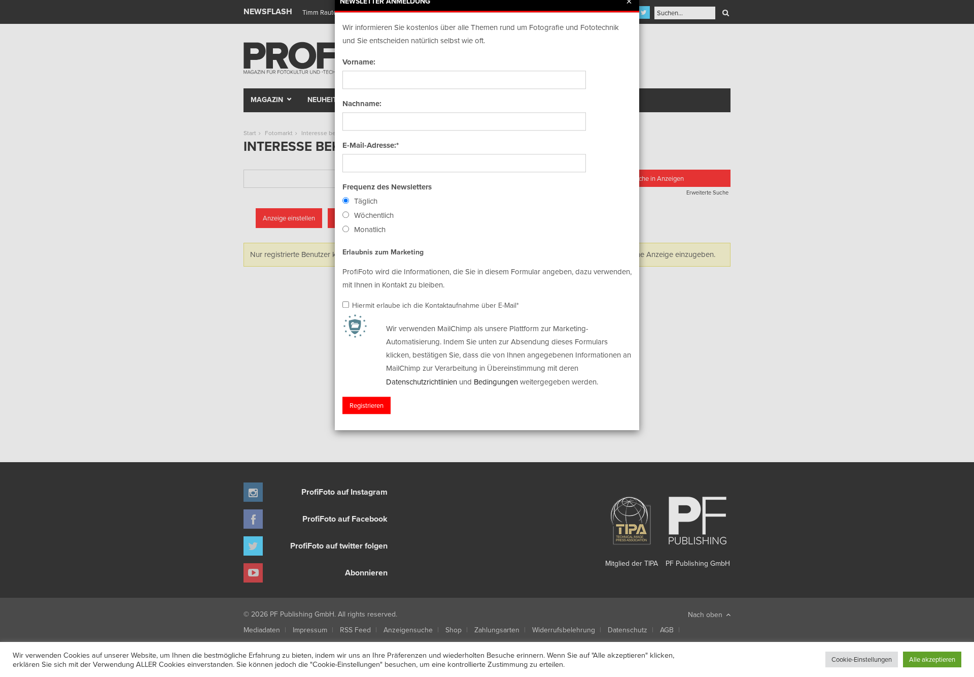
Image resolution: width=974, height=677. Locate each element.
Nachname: (361, 103)
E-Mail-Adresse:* (370, 145)
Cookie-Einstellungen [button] (861, 659)
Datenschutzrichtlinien (421, 381)
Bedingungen (496, 381)
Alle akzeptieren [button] (932, 659)
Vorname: (358, 62)
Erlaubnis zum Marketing (383, 252)
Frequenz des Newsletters (387, 186)
